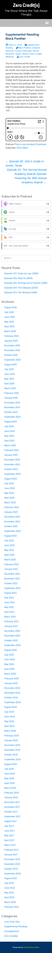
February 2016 (11, 907)
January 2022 (11, 569)
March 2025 (10, 388)
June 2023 (9, 488)
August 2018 (10, 764)
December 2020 (12, 631)
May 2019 (9, 721)
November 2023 (12, 464)
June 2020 (9, 659)
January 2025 (11, 398)
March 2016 (10, 902)
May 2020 (9, 664)
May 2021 (9, 607)
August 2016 (10, 878)
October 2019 (11, 697)
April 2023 (9, 498)
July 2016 (9, 883)
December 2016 (12, 859)
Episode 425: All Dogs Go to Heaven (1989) (25, 283)
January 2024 (11, 455)
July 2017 (9, 826)
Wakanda (10, 57)
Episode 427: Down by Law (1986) (21, 273)
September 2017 (12, 816)
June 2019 (9, 716)
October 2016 (11, 869)
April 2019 (9, 726)
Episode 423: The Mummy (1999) (20, 292)
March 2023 (10, 502)
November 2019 (12, 693)
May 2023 (9, 493)
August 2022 (10, 536)
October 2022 (11, 526)
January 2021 (11, 626)
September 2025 (12, 360)
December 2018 (12, 745)
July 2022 (9, 540)
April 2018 (9, 783)
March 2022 (10, 559)
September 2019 (12, 702)
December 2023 (12, 460)
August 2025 (10, 364)
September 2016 (12, 873)
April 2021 (9, 612)
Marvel (36, 51)
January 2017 (11, 854)
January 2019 (11, 740)
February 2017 (11, 850)
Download (41, 144)
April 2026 (9, 326)
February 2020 (11, 678)
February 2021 (11, 621)
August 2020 (10, 650)
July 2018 (9, 769)
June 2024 (9, 431)
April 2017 (9, 840)
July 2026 (9, 312)
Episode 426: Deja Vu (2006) (18, 278)
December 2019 (12, 688)
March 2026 (10, 331)
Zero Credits (24, 57)
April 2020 (9, 669)
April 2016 (9, 897)
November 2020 (12, 636)
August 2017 (10, 821)
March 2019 (10, 731)
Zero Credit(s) (11, 936)
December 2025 (12, 345)
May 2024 (9, 436)
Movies (25, 54)
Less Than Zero (12, 922)
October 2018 (11, 754)
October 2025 (11, 355)
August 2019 (10, 707)
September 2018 (12, 759)
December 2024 (12, 402)
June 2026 (9, 317)
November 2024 (12, 407)
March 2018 (10, 788)
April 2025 (9, 383)
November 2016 (12, 864)
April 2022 (9, 555)
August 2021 (10, 593)
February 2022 (11, 564)
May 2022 (9, 550)
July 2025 (9, 369)
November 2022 (12, 521)
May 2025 (9, 379)
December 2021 (12, 574)
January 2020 (11, 683)
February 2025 (11, 393)
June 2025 (9, 374)
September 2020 (12, 645)
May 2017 (9, 835)
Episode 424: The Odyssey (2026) (21, 288)
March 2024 (10, 445)
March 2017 (10, 845)
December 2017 (12, 802)
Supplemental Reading (15, 926)
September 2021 (12, 588)
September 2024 (12, 417)
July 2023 (9, 483)
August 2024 (10, 421)
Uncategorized (11, 931)
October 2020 (11, 640)
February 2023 (11, 507)
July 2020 (9, 655)
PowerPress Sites (31, 947)
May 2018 (9, 778)
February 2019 (11, 735)
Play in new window (24, 144)
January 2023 (11, 512)
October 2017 (11, 812)
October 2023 (11, 469)
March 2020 (10, 674)
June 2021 (9, 602)
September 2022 (12, 531)
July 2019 (9, 712)
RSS (19, 148)
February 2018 (11, 793)
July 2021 (9, 597)
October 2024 (11, 412)
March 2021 (10, 617)
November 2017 (12, 807)
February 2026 (11, 336)
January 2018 (11, 797)
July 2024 (9, 426)
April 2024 (9, 440)
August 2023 (10, 479)
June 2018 (9, 774)
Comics (18, 51)
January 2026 (11, 341)
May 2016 (9, 892)
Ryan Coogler (36, 54)
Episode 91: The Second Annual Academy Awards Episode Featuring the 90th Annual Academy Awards (26, 176)
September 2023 (12, 474)
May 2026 (9, 322)
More (25, 148)
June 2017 (9, 831)
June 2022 (9, 545)
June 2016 (9, 888)
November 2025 (12, 350)
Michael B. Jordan (13, 54)
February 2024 (11, 450)
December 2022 (12, 517)
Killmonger (27, 51)
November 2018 (12, 750)
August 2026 (10, 307)
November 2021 (12, 578)
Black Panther (24, 48)
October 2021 (11, 583)
